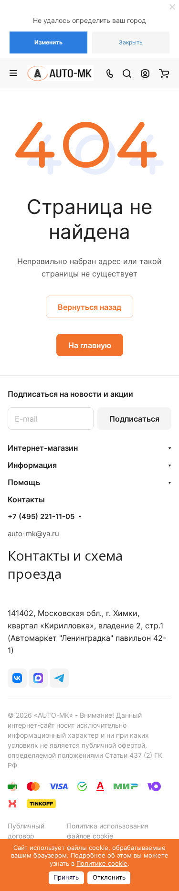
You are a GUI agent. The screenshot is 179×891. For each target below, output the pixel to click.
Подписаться (134, 419)
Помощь (24, 482)
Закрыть (131, 42)
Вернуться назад (89, 307)
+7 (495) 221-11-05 (41, 516)
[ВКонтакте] (17, 678)
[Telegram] (59, 678)
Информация (32, 465)
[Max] (38, 678)
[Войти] (145, 73)
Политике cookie (101, 863)
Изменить (48, 42)
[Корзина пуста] (164, 73)
